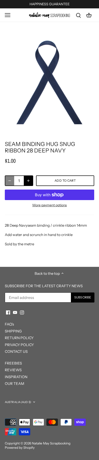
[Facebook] (8, 311)
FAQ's (9, 324)
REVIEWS (13, 370)
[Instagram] (22, 311)
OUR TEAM (14, 383)
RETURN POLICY (19, 338)
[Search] (78, 15)
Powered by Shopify (20, 447)
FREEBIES (13, 363)
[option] (49, 82)
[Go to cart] (89, 15)
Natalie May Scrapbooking (51, 443)
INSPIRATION (16, 377)
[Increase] (28, 181)
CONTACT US (16, 351)
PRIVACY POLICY (19, 344)
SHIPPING (13, 331)
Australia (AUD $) (18, 402)
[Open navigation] (7, 15)
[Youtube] (15, 311)
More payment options (49, 205)
